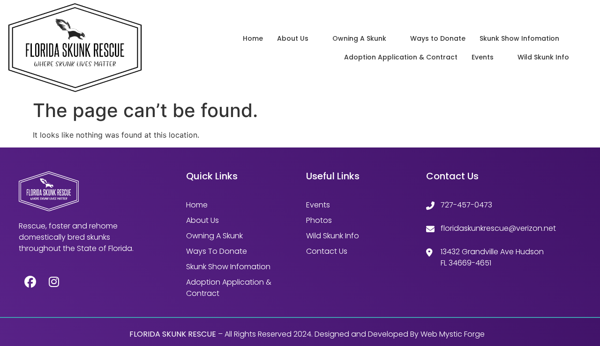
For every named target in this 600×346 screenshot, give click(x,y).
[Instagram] (54, 282)
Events (483, 57)
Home (253, 38)
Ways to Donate (437, 38)
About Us (292, 38)
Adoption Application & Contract (401, 57)
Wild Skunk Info (543, 57)
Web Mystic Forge (452, 334)
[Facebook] (30, 282)
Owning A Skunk (359, 38)
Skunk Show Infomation (519, 38)
